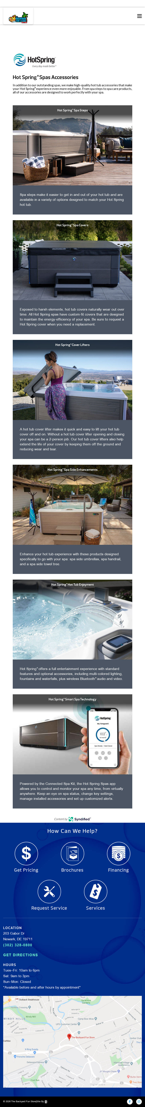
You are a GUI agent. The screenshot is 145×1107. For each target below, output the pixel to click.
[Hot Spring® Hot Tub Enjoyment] (72, 619)
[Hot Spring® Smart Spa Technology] (72, 734)
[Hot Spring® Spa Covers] (72, 259)
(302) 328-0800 (17, 945)
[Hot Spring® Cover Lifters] (72, 379)
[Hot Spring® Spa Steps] (72, 144)
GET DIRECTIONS (20, 955)
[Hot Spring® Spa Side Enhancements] (72, 504)
